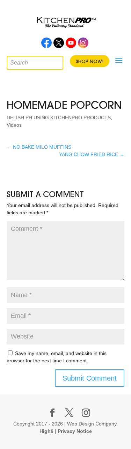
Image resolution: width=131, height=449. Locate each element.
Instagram (83, 45)
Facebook (46, 45)
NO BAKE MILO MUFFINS (39, 147)
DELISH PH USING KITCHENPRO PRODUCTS (59, 117)
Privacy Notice (75, 431)
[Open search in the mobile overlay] (12, 61)
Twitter (58, 45)
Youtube (71, 45)
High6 (46, 431)
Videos (14, 125)
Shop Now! (89, 61)
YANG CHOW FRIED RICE (91, 154)
